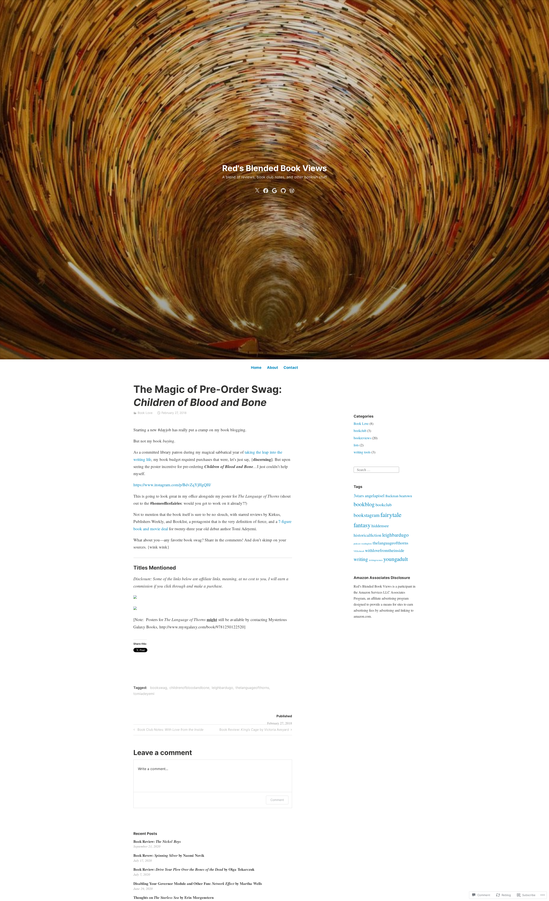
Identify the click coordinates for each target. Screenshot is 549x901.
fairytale (390, 514)
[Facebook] (266, 190)
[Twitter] (257, 190)
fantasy (362, 525)
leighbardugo (222, 687)
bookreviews (362, 438)
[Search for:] (376, 469)
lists (356, 445)
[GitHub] (283, 190)
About (272, 367)
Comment (277, 800)
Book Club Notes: (168, 730)
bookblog (364, 504)
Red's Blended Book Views (274, 168)
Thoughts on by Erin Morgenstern (173, 897)
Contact (291, 367)
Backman (391, 496)
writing (361, 559)
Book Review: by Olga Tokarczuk (193, 869)
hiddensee (380, 526)
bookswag (158, 687)
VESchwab (359, 551)
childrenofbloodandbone (189, 687)
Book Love (145, 413)
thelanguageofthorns (252, 687)
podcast (357, 543)
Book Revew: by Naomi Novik (168, 855)
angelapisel (375, 495)
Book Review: (157, 841)
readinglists (366, 543)
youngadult (395, 558)
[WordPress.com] (292, 190)
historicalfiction (367, 535)
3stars (359, 495)
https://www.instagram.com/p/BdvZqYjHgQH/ (172, 484)
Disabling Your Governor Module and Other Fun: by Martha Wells (197, 883)
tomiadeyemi (143, 693)
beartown (405, 496)
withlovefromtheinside (384, 550)
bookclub (360, 430)
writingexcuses (376, 560)
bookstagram (367, 515)
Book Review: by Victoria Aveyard (254, 730)
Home (256, 367)
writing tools (362, 452)
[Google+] (274, 190)
